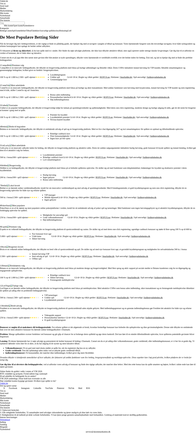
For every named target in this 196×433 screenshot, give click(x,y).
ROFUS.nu (105, 77)
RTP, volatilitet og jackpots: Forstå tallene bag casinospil (23, 374)
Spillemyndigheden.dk (156, 77)
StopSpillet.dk (126, 77)
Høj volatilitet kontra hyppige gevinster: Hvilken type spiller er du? (28, 381)
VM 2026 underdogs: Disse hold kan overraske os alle (23, 378)
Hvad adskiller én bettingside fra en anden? (18, 376)
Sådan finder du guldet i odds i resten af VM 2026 (21, 371)
